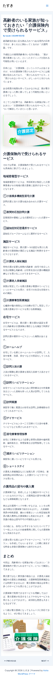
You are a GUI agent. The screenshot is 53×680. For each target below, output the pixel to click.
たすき (8, 5)
